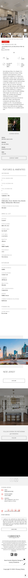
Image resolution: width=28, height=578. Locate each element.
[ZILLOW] (19, 510)
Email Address (5, 514)
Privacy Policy (9, 525)
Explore (14, 380)
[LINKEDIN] (15, 510)
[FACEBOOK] (8, 510)
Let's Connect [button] (14, 417)
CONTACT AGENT (14, 158)
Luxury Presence (14, 562)
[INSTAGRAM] (12, 510)
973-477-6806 (5, 144)
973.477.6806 (8, 495)
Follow (14, 438)
